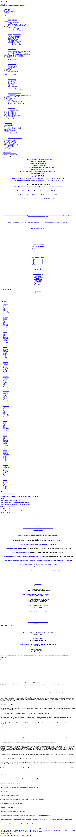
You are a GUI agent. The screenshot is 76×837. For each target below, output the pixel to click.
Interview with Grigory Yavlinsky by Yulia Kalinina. (48, 535)
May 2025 (5, 320)
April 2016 (5, 437)
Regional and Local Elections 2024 (11, 113)
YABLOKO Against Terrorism (13, 110)
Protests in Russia (11, 90)
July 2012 (5, 480)
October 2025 (5, 314)
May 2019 (5, 397)
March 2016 (5, 438)
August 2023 (5, 342)
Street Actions (10, 137)
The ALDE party (11, 100)
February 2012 (5, 482)
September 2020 (6, 380)
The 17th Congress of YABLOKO (38, 228)
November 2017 (6, 416)
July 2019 (5, 395)
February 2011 (5, 485)
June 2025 (5, 319)
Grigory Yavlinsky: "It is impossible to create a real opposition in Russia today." (38, 594)
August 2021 (5, 368)
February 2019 (5, 400)
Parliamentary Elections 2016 (13, 37)
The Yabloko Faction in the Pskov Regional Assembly (18, 53)
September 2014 (6, 457)
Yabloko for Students (38, 269)
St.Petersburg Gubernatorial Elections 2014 (16, 46)
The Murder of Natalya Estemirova (14, 93)
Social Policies (8, 117)
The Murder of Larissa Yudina (13, 91)
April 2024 (5, 334)
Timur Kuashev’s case (12, 94)
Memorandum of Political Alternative (12, 96)
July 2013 (5, 472)
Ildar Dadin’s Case (11, 83)
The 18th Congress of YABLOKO (14, 127)
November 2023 (6, 339)
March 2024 (5, 335)
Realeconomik (38, 526)
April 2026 (5, 308)
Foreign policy (8, 61)
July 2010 (5, 486)
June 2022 (5, 357)
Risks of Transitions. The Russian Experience (9, 508)
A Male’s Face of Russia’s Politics (7, 512)
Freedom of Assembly (12, 81)
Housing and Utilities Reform (13, 22)
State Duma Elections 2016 (13, 50)
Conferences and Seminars (10, 16)
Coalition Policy (8, 14)
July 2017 (5, 421)
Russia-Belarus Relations (12, 63)
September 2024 (6, 328)
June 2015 (5, 447)
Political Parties (8, 99)
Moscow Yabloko (38, 268)
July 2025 (5, 318)
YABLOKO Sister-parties (12, 104)
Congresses (7, 17)
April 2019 (5, 398)
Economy (7, 21)
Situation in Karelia (11, 108)
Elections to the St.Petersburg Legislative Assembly (14, 55)
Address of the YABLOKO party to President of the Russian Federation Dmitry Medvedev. (26, 222)
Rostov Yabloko (38, 276)
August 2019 (5, 394)
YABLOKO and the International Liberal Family (17, 103)
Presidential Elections (12, 38)
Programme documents (9, 111)
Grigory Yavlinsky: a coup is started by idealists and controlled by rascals (15, 504)
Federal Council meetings (10, 60)
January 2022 (5, 363)
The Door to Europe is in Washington (41, 611)
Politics (6, 105)
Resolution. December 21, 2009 (38, 176)
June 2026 (5, 306)
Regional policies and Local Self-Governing (13, 115)
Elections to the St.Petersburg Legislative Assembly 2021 (16, 56)
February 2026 (5, 310)
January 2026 (5, 311)
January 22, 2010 (38, 208)
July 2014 (5, 459)
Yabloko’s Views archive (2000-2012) (10, 154)
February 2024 (5, 336)
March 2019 (5, 399)
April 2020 (5, 385)
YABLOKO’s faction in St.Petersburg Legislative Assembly (19, 54)
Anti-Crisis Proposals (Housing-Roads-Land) (15, 204)
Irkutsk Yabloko (38, 273)
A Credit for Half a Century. (21, 570)
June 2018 (5, 409)
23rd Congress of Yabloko (12, 20)
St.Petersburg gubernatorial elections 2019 (15, 48)
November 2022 (6, 352)
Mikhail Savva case (11, 85)
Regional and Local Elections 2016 (14, 41)
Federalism (10, 133)
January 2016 (5, 440)
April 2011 (5, 484)
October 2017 (5, 417)
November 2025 (6, 313)
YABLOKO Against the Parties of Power (15, 101)
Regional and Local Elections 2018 (14, 42)
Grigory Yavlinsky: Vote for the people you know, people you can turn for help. (20, 560)
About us (4, 8)
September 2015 (6, 444)
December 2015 (6, 441)
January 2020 (5, 388)
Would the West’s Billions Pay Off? (38, 649)
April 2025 (5, 321)
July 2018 (5, 408)
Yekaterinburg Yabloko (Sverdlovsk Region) (38, 278)
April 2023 (5, 347)
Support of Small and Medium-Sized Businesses (17, 24)
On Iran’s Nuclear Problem (22, 198)
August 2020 (5, 381)
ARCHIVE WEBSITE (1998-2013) (7, 5)
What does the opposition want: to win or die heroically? (38, 534)
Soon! (6, 122)
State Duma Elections (12, 49)
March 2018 (5, 412)
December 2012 (6, 479)
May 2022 (5, 358)
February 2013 (5, 477)
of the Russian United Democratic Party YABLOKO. (34, 204)
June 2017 (5, 422)
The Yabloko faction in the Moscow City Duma (16, 52)
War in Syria (10, 68)
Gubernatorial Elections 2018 (13, 28)
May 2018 (5, 410)
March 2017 (5, 425)
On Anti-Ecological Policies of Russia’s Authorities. (22, 178)
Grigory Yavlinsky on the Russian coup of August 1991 (11, 510)
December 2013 (6, 467)
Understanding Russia (9, 125)
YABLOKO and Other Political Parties (15, 102)
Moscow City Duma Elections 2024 (14, 34)
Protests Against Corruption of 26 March (15, 89)
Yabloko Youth (8, 129)
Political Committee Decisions (13, 134)
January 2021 (5, 376)
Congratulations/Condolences (13, 132)
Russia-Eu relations (11, 65)
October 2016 (5, 430)
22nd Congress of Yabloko (10, 11)
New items (7, 97)
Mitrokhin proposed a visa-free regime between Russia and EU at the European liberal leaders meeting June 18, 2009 (38, 579)
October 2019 (5, 392)
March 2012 (5, 481)
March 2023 (5, 348)
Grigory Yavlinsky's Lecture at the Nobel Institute (38, 622)
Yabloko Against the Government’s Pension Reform (17, 25)
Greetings (7, 73)
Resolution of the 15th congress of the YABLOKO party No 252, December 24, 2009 (47, 180)
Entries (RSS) (21, 835)
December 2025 (6, 312)
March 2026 (5, 309)
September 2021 (6, 367)
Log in (33, 835)
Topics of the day (8, 124)
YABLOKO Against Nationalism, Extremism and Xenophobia (19, 95)
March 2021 (5, 373)
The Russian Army (8, 123)
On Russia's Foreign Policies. (24, 194)
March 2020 (5, 386)
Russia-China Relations (12, 64)
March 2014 (5, 464)
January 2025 (5, 324)
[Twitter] (39, 828)
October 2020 (5, 379)
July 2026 (5, 305)
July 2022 (5, 356)
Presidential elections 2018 (13, 39)
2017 (9, 78)
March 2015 (5, 451)
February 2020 (5, 387)
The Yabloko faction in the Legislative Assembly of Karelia (19, 51)
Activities (7, 12)
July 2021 (5, 369)
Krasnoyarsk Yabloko (38, 279)
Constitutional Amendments (13, 71)
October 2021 (5, 366)
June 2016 (5, 435)
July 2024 (5, 330)
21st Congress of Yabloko (12, 19)
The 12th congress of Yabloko (38, 248)
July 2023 (5, 343)
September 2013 (6, 470)
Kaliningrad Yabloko (37, 274)
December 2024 (6, 325)
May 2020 (5, 384)
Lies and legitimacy (38, 539)
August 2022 (5, 355)
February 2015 (5, 452)
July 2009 (5, 488)
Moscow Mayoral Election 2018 (14, 35)
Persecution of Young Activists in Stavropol (16, 87)
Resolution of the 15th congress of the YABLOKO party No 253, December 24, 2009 (48, 178)
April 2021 (5, 372)
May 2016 (5, 436)
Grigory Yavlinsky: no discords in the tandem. (28, 564)
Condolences (7, 15)
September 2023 (6, 341)
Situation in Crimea (11, 107)
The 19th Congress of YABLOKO (14, 128)
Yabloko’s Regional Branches (10, 130)
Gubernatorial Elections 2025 (13, 29)
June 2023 (5, 344)
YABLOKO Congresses (7, 9)
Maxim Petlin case (11, 84)
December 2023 (6, 338)
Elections (7, 26)
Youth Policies (10, 120)
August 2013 (5, 471)
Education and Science (12, 118)
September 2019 (6, 393)
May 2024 (5, 333)
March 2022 (5, 361)
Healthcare (10, 119)
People (4, 150)
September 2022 (6, 354)
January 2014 (5, 466)
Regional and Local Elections (13, 40)
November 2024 (6, 326)
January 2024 (5, 337)
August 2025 (5, 317)
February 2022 (5, 362)
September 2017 (6, 418)
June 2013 (5, 473)
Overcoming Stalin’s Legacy (10, 98)
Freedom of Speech (11, 82)
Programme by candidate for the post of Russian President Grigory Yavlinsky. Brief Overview (19, 496)
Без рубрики (39, 831)
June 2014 (5, 460)
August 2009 (5, 487)
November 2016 (6, 429)
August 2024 (5, 329)
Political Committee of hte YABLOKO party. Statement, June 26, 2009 (44, 194)
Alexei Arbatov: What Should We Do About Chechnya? (38, 599)
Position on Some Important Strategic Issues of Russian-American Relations (38, 632)
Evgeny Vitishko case (12, 80)
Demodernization (38, 584)
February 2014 (5, 465)
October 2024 (5, 327)
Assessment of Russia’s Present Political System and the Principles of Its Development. (20, 215)
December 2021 (6, 364)
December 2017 (6, 415)
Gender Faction (8, 69)
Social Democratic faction (10, 116)
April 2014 (5, 462)
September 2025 (6, 315)
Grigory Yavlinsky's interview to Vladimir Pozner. (22, 552)
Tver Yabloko (37, 282)
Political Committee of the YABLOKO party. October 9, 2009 (56, 222)
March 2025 (5, 322)
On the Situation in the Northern (19, 180)
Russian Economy (11, 23)
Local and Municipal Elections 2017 (14, 30)
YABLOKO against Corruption (13, 109)
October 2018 (5, 405)
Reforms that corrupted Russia (38, 589)
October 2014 (5, 456)
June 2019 (5, 396)
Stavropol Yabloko (38, 284)
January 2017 (5, 427)
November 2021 (6, 365)
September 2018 (6, 406)
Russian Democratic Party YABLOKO (11, 835)
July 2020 (5, 382)
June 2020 (5, 383)
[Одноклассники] (38, 828)
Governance (7, 70)
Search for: (2, 4)
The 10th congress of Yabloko (38, 264)
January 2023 (5, 350)
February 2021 (5, 374)
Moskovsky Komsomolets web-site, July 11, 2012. (28, 535)
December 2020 (6, 377)
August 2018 (5, 407)
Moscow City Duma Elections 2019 (14, 32)
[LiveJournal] (36, 828)
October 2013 (5, 469)
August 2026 (5, 304)
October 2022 (5, 353)
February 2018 (5, 413)
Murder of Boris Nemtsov (12, 86)
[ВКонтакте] (40, 828)
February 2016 (5, 439)
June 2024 (5, 332)
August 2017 (5, 420)
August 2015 (5, 445)
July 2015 (5, 446)
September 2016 (6, 431)
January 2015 (5, 453)
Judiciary (9, 72)
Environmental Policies (9, 57)
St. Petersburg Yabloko (38, 270)
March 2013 (5, 476)
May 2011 (5, 483)
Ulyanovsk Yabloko (38, 280)
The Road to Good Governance (6, 506)
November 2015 (6, 442)
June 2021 (5, 370)
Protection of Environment (13, 58)
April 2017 (5, 424)
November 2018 (6, 403)
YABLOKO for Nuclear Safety (13, 59)
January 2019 (5, 401)
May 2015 (5, 448)
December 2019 (6, 389)
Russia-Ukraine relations (12, 66)
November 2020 (6, 378)
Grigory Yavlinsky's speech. (38, 616)
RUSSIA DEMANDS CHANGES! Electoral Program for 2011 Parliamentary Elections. (38, 171)
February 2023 (5, 349)
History (6, 75)
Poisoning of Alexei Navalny (13, 88)
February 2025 (5, 323)
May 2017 (5, 423)
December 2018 (6, 402)
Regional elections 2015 (12, 45)
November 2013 (6, 468)
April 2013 (5, 475)
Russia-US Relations (11, 67)
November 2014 (6, 455)
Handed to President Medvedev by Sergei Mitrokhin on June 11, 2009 (57, 204)
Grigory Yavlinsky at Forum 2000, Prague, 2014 (10, 500)
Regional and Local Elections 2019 (14, 43)
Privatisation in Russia (12, 135)
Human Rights (8, 76)
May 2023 (5, 346)
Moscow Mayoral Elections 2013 (14, 36)
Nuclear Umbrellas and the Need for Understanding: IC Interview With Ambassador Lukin (38, 644)
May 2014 (5, 461)
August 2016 (5, 432)
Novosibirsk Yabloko (38, 275)
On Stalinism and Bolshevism (38, 175)
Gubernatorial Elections (12, 27)
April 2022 (5, 359)
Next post (8, 833)
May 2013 (5, 474)
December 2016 (6, 428)
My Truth (2, 498)
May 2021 (5, 371)
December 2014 (6, 454)
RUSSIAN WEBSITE (19, 5)
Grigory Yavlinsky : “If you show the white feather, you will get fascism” (14, 502)
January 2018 (5, 414)
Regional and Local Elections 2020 (14, 44)
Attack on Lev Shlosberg (12, 79)
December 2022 (6, 351)
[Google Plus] (35, 828)
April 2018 (5, 411)
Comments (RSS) (28, 835)
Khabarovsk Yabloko (38, 271)
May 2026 (5, 307)
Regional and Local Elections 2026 (11, 114)
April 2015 (5, 450)
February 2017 (5, 426)
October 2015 (5, 443)
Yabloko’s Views (6, 10)
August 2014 (5, 458)
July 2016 (5, 433)
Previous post (3, 833)
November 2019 (6, 391)
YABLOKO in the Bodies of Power (9, 153)
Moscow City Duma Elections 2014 (14, 31)
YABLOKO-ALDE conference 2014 (15, 138)
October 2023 (5, 340)
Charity (6, 13)
